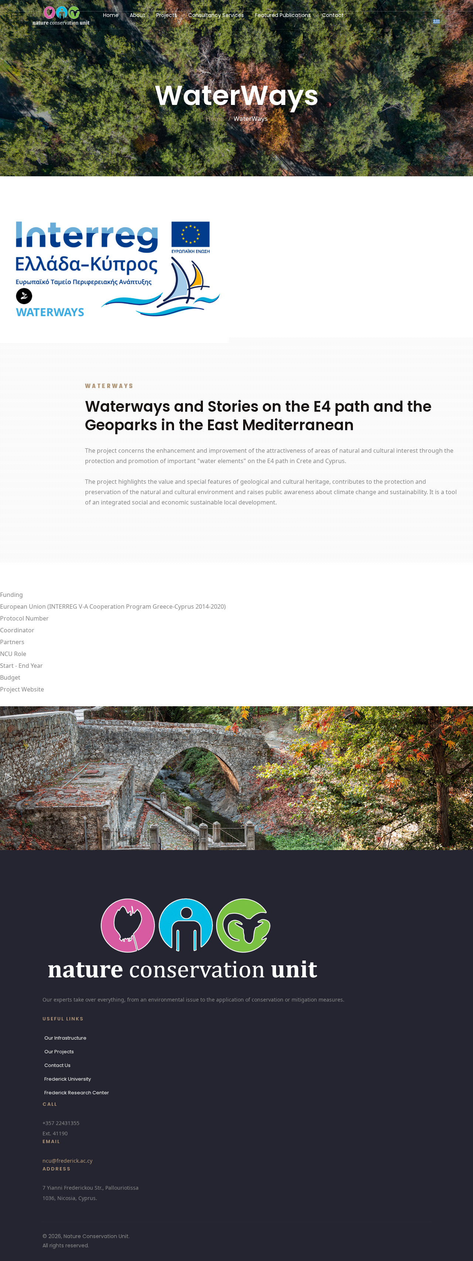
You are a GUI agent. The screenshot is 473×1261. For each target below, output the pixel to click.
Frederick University (67, 1078)
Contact (333, 15)
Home (111, 15)
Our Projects (59, 1051)
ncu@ (67, 1160)
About (137, 15)
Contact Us (57, 1065)
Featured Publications (283, 15)
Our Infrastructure (65, 1037)
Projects (166, 15)
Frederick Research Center (76, 1092)
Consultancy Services (216, 15)
